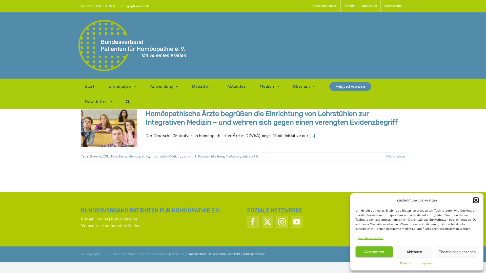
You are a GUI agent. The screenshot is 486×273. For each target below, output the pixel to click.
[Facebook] (253, 222)
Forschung (119, 156)
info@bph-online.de (135, 6)
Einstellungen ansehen (457, 252)
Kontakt (234, 254)
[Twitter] (267, 222)
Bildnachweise (254, 254)
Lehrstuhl (189, 156)
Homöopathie (138, 156)
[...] (312, 136)
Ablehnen (414, 252)
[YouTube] (296, 222)
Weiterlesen (395, 156)
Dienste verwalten (370, 238)
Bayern (95, 156)
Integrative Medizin (165, 156)
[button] (475, 200)
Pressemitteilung (211, 156)
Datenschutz (409, 263)
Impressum (428, 263)
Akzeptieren (374, 252)
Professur (233, 156)
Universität (250, 156)
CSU (106, 156)
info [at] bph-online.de (116, 219)
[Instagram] (282, 222)
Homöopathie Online (121, 226)
